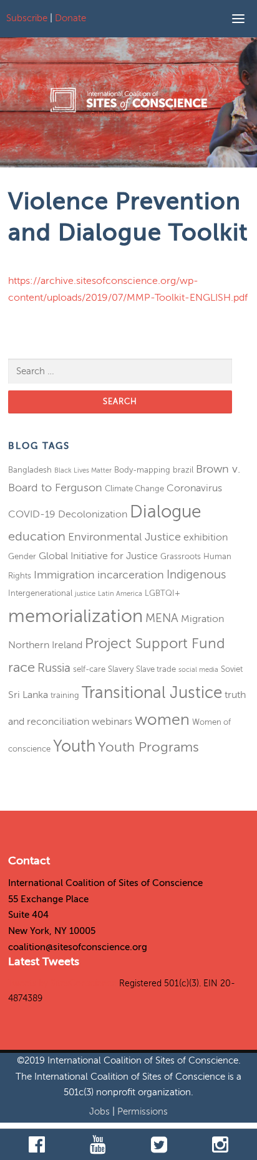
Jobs (100, 1111)
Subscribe (26, 18)
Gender (22, 556)
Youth (74, 746)
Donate (70, 18)
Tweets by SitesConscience (62, 983)
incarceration (130, 574)
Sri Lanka (28, 694)
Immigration (64, 574)
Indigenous (196, 574)
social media (198, 669)
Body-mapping (142, 469)
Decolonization (92, 514)
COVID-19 (32, 514)
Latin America (120, 593)
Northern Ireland (45, 645)
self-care (89, 669)
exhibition (205, 537)
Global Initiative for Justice (98, 556)
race (21, 667)
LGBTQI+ (162, 593)
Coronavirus (194, 488)
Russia (53, 667)
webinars (112, 721)
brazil (183, 469)
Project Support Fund (155, 643)
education (36, 536)
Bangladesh (30, 469)
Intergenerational (40, 593)
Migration (202, 619)
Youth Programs (148, 747)
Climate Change (134, 488)
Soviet (232, 669)
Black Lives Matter (83, 470)
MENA (161, 618)
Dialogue (165, 511)
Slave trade (156, 669)
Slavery (120, 669)
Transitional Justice (152, 693)
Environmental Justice (124, 536)
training (65, 695)
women (162, 720)
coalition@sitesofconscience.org (77, 947)
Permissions (142, 1111)
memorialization (75, 616)
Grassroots (180, 556)
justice (85, 593)
